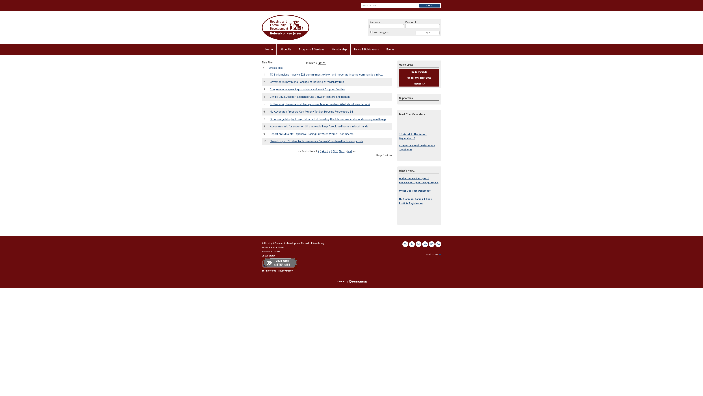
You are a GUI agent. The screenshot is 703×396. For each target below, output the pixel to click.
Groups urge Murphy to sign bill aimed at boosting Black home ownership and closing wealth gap (328, 119)
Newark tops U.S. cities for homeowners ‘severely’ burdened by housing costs (316, 141)
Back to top (432, 254)
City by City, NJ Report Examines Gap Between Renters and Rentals (310, 96)
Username (374, 22)
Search (429, 5)
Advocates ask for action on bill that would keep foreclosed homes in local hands (319, 126)
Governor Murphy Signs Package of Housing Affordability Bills (307, 82)
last (349, 151)
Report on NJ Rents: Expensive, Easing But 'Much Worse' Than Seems (312, 134)
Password (410, 22)
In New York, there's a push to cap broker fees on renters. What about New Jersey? (320, 104)
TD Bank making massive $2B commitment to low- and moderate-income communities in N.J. (326, 74)
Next (342, 151)
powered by (343, 281)
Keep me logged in (381, 33)
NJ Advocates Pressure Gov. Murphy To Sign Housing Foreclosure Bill (311, 111)
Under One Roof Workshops (415, 190)
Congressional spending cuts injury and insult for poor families (307, 89)
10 (336, 151)
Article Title (276, 67)
